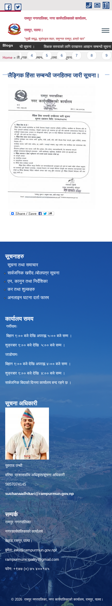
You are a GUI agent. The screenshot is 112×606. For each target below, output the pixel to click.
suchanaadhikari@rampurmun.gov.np (39, 493)
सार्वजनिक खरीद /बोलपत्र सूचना (33, 272)
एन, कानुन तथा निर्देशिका (28, 281)
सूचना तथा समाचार (23, 264)
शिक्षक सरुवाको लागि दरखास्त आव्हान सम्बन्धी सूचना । (72, 46)
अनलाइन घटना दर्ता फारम (28, 297)
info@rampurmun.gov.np (35, 550)
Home (8, 57)
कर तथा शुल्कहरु (21, 289)
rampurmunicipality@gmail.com (32, 559)
